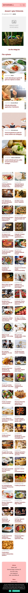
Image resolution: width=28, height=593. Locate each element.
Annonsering (14, 581)
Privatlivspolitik (16, 590)
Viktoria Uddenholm (15, 157)
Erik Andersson (14, 130)
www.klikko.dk (15, 575)
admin (14, 14)
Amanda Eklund (14, 102)
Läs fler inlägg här (14, 49)
